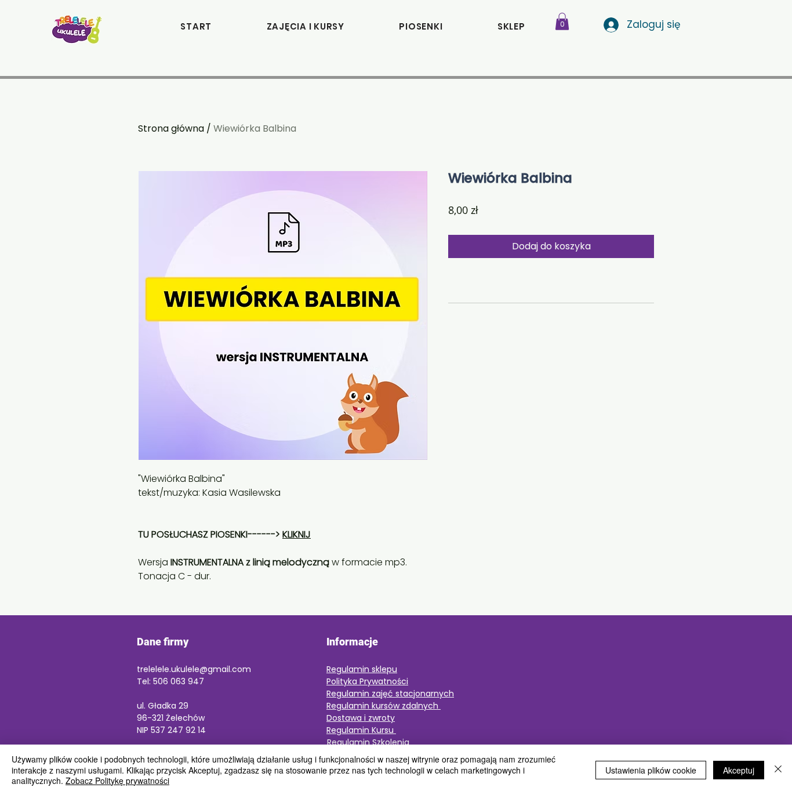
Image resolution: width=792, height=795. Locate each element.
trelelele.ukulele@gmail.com (194, 669)
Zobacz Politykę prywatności (117, 780)
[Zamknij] (778, 770)
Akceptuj (738, 770)
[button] (511, 26)
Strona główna (171, 128)
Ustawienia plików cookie (650, 770)
